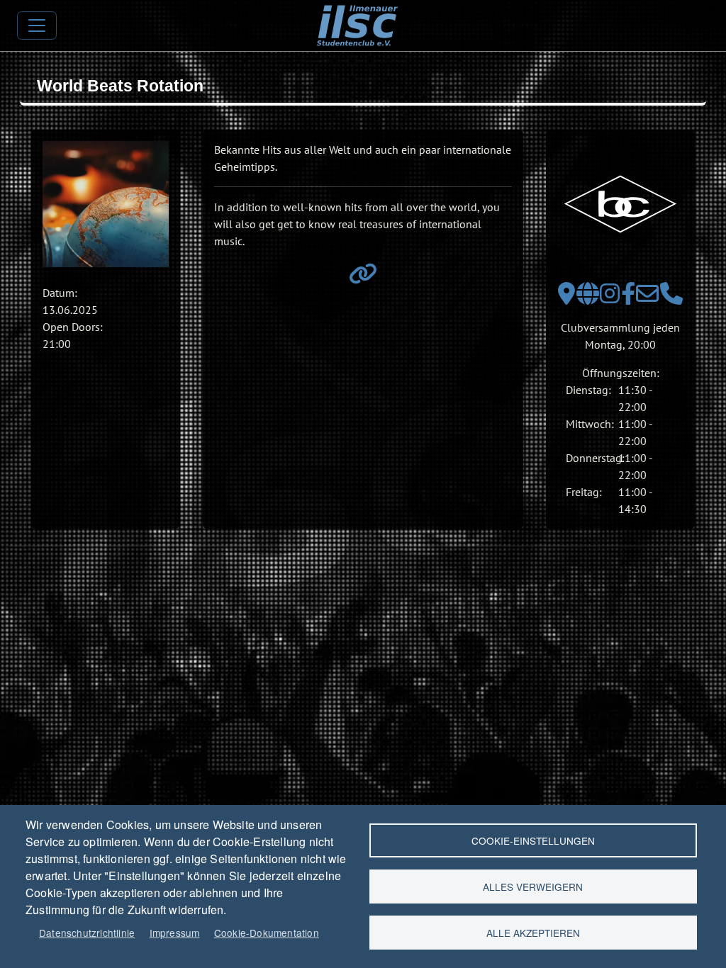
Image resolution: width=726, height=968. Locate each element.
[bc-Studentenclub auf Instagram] (610, 298)
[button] (106, 204)
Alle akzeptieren (533, 932)
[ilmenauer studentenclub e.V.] (356, 15)
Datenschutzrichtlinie (87, 932)
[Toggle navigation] (37, 25)
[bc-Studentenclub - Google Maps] (566, 298)
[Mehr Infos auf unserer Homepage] (363, 278)
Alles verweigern (533, 886)
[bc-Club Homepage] (587, 298)
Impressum (175, 932)
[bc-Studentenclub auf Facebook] (628, 298)
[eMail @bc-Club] (647, 298)
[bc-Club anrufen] (671, 298)
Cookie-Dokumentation (266, 932)
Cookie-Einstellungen (533, 840)
